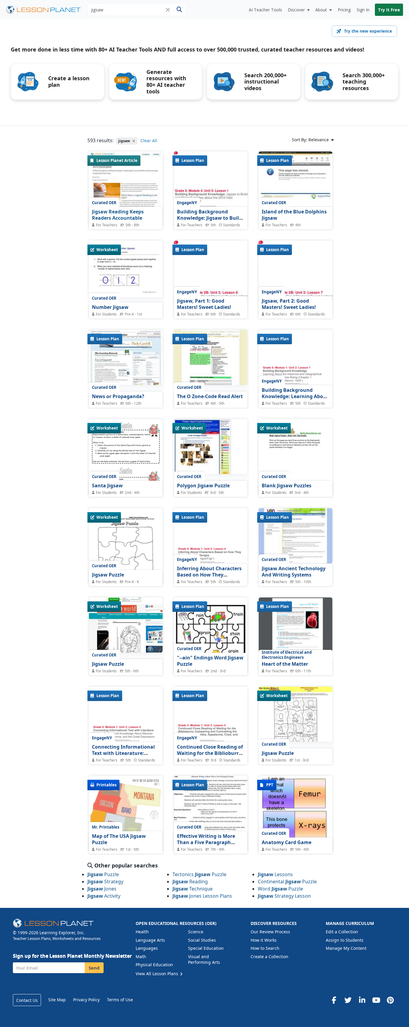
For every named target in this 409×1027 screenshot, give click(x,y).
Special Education (206, 948)
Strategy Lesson (284, 896)
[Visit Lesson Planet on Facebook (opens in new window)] (334, 1000)
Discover (296, 10)
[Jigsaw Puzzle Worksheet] (125, 556)
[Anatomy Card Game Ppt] (295, 825)
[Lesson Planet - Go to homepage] (46, 9)
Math (141, 956)
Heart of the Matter (285, 664)
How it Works (264, 940)
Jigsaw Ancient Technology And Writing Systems (293, 571)
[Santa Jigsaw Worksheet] (125, 467)
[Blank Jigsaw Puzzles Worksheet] (295, 467)
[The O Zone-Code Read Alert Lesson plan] (210, 357)
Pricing (344, 10)
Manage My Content (346, 948)
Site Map (57, 999)
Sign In (363, 10)
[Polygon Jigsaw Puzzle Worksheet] (210, 447)
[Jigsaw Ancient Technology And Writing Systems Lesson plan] (295, 536)
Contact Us (27, 1000)
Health (142, 932)
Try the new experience (368, 31)
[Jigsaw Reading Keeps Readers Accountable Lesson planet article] (125, 188)
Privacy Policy (86, 999)
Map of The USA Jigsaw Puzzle (119, 839)
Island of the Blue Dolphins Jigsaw (294, 215)
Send (94, 968)
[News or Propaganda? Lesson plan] (125, 357)
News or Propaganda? (118, 396)
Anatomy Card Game (286, 842)
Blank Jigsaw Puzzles (286, 485)
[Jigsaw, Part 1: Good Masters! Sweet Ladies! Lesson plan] (210, 272)
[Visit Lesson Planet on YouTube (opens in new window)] (376, 1000)
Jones (101, 888)
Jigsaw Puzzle (108, 574)
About (321, 10)
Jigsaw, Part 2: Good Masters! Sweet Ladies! (289, 304)
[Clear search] (167, 10)
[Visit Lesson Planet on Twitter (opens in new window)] (348, 1000)
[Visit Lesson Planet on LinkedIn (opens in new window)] (362, 1000)
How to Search (265, 948)
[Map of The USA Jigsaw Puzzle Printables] (125, 823)
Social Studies (202, 940)
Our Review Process (270, 932)
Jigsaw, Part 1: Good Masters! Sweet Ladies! (204, 304)
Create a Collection (269, 956)
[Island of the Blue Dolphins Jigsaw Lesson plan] (295, 179)
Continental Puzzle (287, 881)
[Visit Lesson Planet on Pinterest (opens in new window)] (390, 1000)
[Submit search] (179, 10)
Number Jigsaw (110, 307)
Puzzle (103, 874)
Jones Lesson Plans (202, 896)
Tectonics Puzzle (199, 874)
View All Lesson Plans (157, 973)
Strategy (105, 881)
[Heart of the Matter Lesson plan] (295, 624)
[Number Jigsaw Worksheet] (125, 269)
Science (195, 932)
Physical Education (154, 964)
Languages (147, 948)
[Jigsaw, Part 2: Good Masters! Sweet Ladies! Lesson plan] (295, 272)
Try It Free (389, 10)
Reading (190, 881)
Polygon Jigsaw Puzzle (203, 485)
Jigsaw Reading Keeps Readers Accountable (118, 215)
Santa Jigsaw (107, 485)
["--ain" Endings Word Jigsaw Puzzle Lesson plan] (210, 645)
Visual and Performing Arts (204, 959)
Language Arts (150, 940)
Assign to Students (344, 940)
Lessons (275, 874)
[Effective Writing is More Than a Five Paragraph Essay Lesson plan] (210, 829)
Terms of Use (120, 999)
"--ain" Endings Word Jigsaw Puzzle (210, 661)
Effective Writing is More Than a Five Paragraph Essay (206, 842)
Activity (103, 896)
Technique (192, 888)
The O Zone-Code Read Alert (210, 396)
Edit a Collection (342, 932)
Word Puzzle (280, 888)
